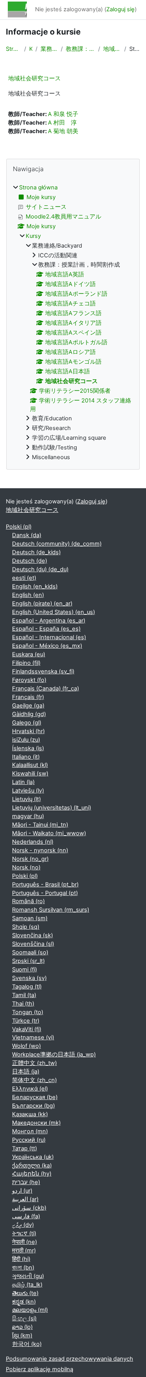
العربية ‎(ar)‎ (25, 1199)
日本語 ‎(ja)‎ (25, 1071)
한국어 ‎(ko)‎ (27, 1344)
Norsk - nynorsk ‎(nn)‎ (40, 850)
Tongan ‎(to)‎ (27, 1012)
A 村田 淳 (62, 122)
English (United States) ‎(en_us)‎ (53, 612)
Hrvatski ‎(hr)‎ (28, 731)
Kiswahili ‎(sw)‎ (30, 773)
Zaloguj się (120, 9)
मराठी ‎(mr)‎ (24, 1250)
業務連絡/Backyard (48, 48)
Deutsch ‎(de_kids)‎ (36, 552)
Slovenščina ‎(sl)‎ (33, 943)
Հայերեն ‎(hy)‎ (31, 1173)
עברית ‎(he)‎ (26, 1182)
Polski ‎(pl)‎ (19, 526)
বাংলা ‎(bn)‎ (23, 1267)
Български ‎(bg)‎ (33, 1105)
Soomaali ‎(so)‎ (30, 952)
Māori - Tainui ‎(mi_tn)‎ (40, 824)
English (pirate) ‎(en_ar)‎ (42, 603)
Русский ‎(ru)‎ (29, 1139)
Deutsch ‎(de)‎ (29, 560)
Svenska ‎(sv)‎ (29, 978)
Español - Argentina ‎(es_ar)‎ (48, 620)
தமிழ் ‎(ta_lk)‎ (27, 1284)
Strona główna (13, 48)
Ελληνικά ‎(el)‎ (30, 1088)
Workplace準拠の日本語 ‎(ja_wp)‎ (54, 1054)
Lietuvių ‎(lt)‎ (26, 799)
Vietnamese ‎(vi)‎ (33, 1037)
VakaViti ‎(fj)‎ (26, 1029)
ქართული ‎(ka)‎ (32, 1165)
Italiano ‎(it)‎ (26, 756)
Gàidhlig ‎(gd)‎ (29, 714)
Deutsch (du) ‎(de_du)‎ (40, 569)
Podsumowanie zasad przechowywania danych (69, 1358)
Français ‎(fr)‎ (28, 697)
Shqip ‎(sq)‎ (25, 926)
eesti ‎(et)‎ (24, 577)
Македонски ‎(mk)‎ (36, 1122)
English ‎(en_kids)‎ (35, 586)
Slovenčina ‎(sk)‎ (32, 935)
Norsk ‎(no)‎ (26, 867)
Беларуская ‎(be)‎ (35, 1097)
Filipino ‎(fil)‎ (26, 662)
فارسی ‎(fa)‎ (26, 1216)
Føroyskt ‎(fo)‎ (29, 679)
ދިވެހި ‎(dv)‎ (23, 1224)
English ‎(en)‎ (28, 594)
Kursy (30, 48)
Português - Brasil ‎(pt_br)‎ (45, 884)
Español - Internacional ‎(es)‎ (49, 637)
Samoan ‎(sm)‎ (29, 918)
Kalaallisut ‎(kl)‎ (30, 764)
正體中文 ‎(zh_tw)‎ (34, 1063)
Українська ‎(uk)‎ (33, 1156)
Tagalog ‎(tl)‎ (27, 986)
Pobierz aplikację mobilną (39, 1369)
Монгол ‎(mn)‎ (30, 1131)
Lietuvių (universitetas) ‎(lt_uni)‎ (51, 807)
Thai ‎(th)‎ (23, 1003)
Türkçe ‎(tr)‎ (25, 1020)
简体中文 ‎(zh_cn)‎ (34, 1080)
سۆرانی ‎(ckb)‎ (29, 1207)
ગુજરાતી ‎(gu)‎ (28, 1276)
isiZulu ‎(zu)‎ (26, 739)
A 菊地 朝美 (63, 131)
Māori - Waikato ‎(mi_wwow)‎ (49, 833)
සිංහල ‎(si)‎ (24, 1318)
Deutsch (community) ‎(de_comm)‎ (57, 543)
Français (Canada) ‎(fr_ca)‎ (45, 688)
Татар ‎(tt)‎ (24, 1148)
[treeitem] (73, 323)
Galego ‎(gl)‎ (26, 722)
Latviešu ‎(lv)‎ (28, 790)
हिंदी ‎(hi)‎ (21, 1259)
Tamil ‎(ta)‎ (24, 995)
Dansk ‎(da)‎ (26, 535)
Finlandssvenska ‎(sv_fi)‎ (43, 671)
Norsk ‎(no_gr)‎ (30, 858)
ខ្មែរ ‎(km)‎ (22, 1335)
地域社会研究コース (112, 48)
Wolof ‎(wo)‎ (26, 1045)
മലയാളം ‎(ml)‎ (30, 1309)
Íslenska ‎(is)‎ (28, 748)
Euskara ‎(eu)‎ (28, 654)
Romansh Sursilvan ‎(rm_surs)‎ (50, 909)
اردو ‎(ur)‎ (22, 1190)
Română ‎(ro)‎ (28, 901)
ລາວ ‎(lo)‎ (22, 1326)
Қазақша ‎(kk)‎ (30, 1114)
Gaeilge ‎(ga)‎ (28, 705)
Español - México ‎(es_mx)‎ (47, 645)
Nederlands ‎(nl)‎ (32, 841)
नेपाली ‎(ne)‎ (24, 1241)
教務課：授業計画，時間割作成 (80, 48)
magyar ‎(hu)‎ (28, 816)
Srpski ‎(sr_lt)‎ (28, 960)
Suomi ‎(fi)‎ (24, 969)
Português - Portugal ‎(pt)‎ (45, 893)
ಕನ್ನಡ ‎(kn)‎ (24, 1301)
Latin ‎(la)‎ (23, 782)
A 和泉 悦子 (63, 114)
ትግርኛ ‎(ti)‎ (24, 1233)
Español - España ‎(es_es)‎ (46, 628)
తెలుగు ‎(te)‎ (25, 1293)
